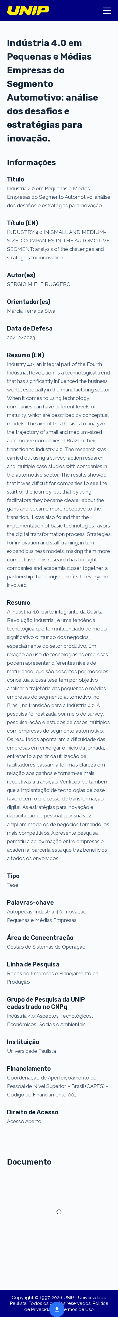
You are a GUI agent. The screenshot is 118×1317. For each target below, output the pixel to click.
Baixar (55, 1308)
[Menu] (107, 11)
